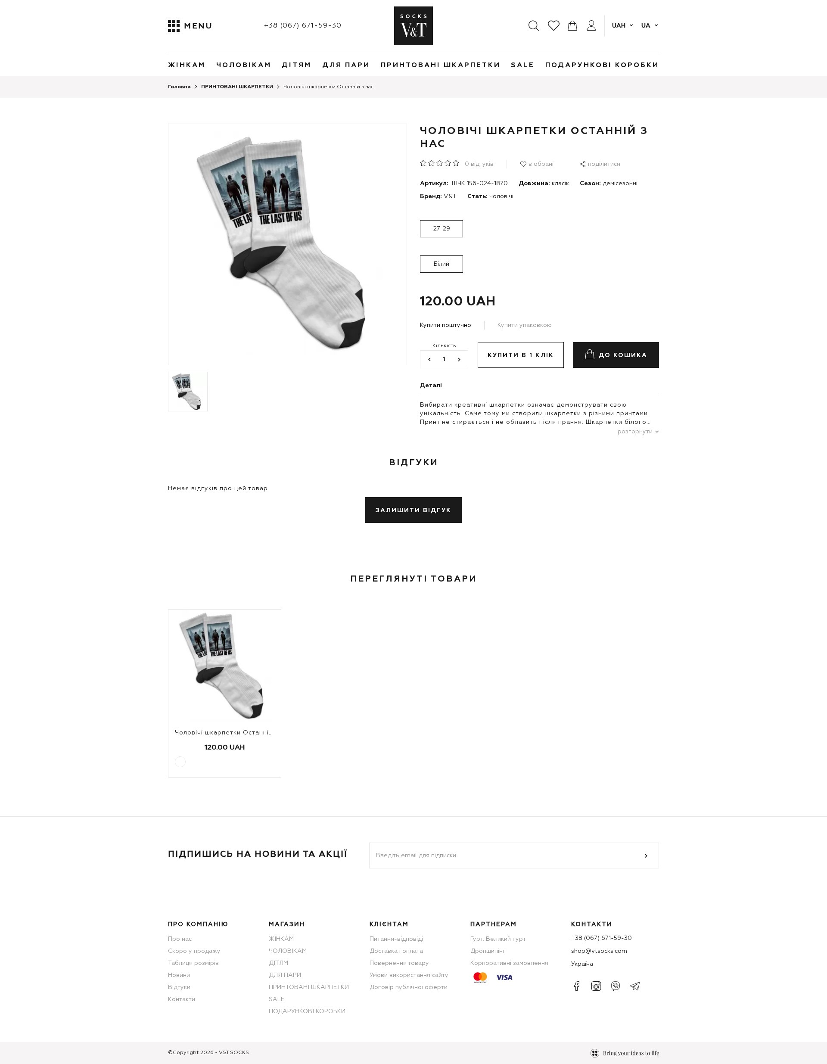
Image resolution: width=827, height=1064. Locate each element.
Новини (179, 975)
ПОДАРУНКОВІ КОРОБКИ (602, 65)
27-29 (441, 229)
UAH (618, 26)
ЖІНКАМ (186, 65)
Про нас (180, 939)
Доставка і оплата (396, 951)
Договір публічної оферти (409, 987)
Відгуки (179, 987)
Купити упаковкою (524, 325)
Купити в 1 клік (521, 355)
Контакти (181, 999)
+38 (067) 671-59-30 (303, 25)
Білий (441, 264)
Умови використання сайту (409, 975)
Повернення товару (399, 963)
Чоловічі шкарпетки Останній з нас (233, 733)
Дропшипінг (488, 951)
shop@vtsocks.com (599, 951)
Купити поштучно (445, 325)
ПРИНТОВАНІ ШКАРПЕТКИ (441, 65)
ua (645, 26)
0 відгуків (479, 164)
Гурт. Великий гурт (498, 939)
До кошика (623, 355)
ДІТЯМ (296, 65)
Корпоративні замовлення (509, 963)
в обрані (541, 164)
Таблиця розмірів (193, 963)
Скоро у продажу (194, 951)
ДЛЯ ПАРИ (346, 65)
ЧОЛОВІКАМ (243, 65)
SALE (523, 65)
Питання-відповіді (396, 939)
